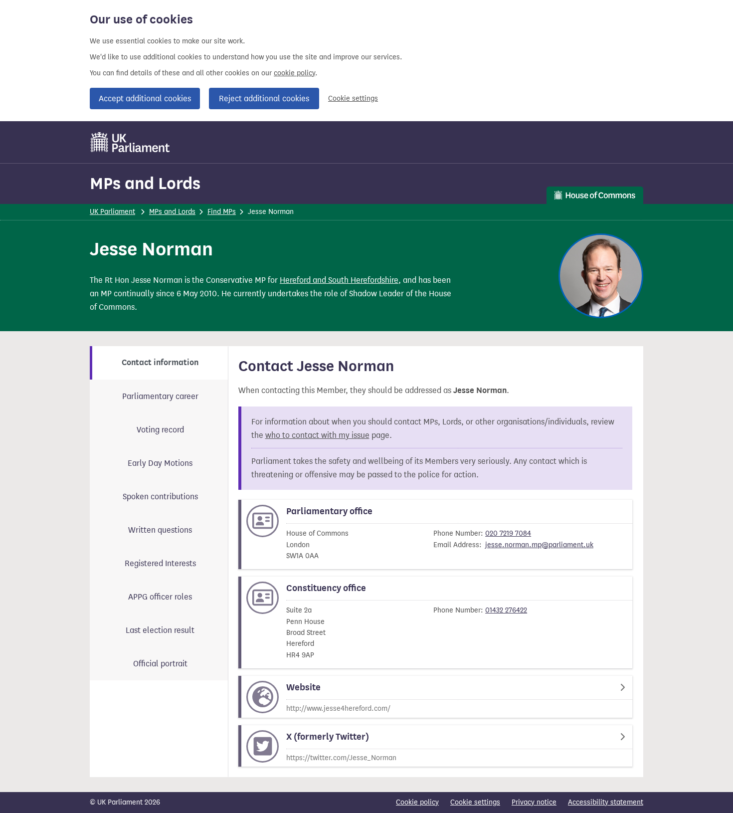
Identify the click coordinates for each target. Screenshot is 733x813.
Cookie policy (417, 802)
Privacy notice (534, 802)
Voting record (160, 429)
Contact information (160, 363)
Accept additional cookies (145, 98)
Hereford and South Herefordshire (339, 280)
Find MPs (221, 211)
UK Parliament (112, 211)
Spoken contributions (160, 496)
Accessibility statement (605, 802)
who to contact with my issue (317, 435)
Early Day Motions (160, 463)
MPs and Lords (145, 183)
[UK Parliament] (130, 142)
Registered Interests (160, 563)
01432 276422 (506, 610)
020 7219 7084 (508, 533)
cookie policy (294, 73)
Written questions (160, 530)
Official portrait (160, 663)
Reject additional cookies (264, 98)
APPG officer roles (160, 597)
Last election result (160, 630)
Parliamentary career (160, 396)
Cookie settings (353, 98)
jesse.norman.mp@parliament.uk (539, 545)
